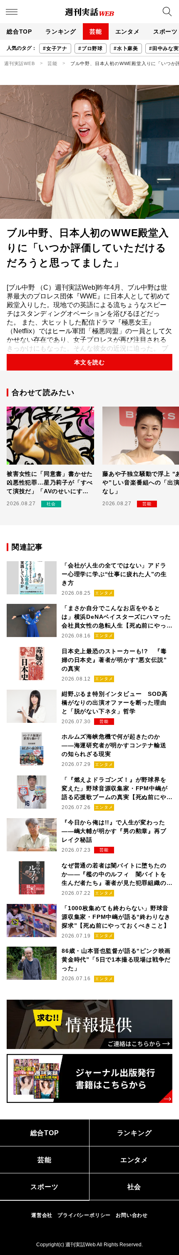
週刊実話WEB (19, 63)
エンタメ (127, 31)
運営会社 (41, 1215)
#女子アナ (55, 48)
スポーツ (44, 1186)
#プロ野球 (90, 48)
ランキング (60, 31)
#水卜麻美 (126, 48)
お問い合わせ (132, 1215)
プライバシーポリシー (84, 1215)
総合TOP (19, 31)
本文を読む (89, 362)
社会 (134, 1186)
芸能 (96, 31)
